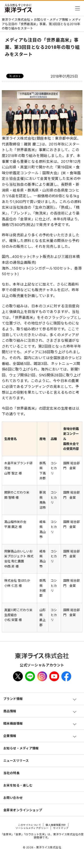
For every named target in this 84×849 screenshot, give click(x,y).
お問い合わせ (13, 798)
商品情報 (9, 711)
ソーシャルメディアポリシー (32, 828)
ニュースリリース (16, 760)
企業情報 (9, 736)
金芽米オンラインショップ (22, 810)
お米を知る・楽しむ (17, 785)
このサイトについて (29, 825)
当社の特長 (11, 773)
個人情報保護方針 (55, 825)
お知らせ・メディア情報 (21, 748)
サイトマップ (61, 828)
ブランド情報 (13, 699)
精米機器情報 (13, 723)
